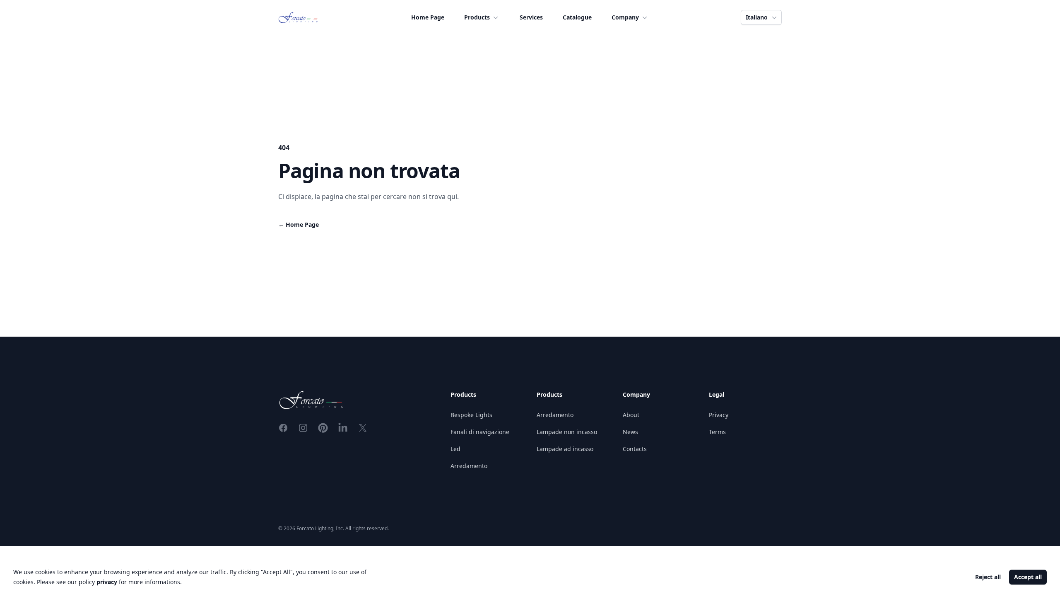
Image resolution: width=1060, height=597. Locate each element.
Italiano (757, 17)
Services (531, 17)
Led (455, 449)
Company (625, 17)
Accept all (1028, 577)
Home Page (427, 17)
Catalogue (577, 17)
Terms (717, 432)
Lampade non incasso (567, 432)
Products (477, 17)
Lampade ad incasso (565, 449)
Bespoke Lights (471, 415)
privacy (106, 582)
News (630, 432)
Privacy (718, 415)
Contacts (635, 449)
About (631, 415)
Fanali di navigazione (479, 432)
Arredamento (468, 466)
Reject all (988, 577)
